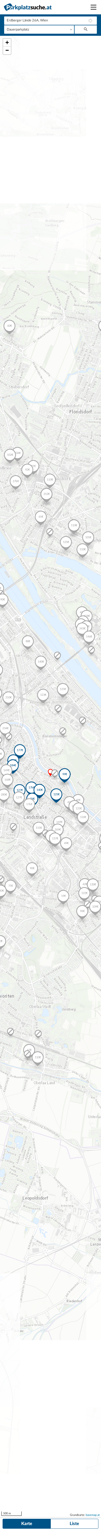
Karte (26, 1523)
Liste (74, 1523)
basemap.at (93, 1515)
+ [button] (7, 42)
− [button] (7, 50)
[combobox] (50, 20)
